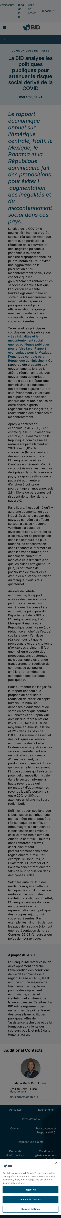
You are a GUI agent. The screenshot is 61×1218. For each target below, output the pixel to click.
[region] (30, 1187)
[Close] (56, 1162)
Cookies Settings (30, 1209)
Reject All (30, 1189)
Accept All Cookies (30, 1199)
